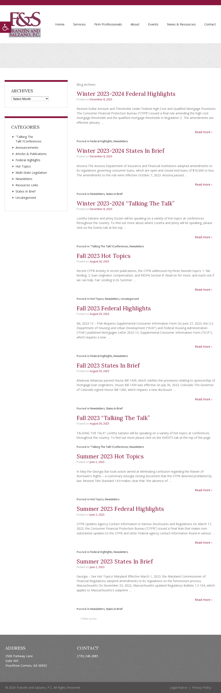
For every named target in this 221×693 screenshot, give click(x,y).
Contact (210, 24)
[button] (5, 27)
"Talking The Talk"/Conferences (109, 246)
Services (79, 24)
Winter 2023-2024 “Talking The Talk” (125, 203)
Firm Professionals (108, 24)
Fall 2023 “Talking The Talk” (113, 417)
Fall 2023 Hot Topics (104, 255)
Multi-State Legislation (31, 172)
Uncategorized (130, 299)
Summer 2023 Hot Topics (110, 456)
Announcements (27, 147)
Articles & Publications (31, 154)
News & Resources (181, 24)
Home (60, 24)
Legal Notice (178, 687)
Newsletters (121, 141)
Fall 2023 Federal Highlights (114, 308)
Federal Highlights (101, 141)
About (135, 24)
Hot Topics (97, 299)
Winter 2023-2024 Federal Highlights (126, 93)
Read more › (203, 132)
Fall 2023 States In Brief (108, 365)
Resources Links (27, 185)
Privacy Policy (201, 687)
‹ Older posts (88, 618)
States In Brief (114, 194)
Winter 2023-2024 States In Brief (120, 150)
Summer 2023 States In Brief (115, 561)
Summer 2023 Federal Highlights (120, 508)
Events (153, 24)
